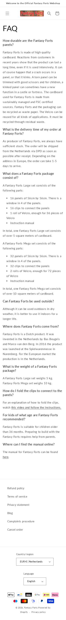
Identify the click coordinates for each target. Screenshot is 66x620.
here (5, 457)
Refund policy (15, 488)
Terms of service (17, 496)
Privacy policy (39, 612)
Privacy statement (18, 504)
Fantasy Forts (31, 607)
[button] (7, 13)
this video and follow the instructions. (36, 407)
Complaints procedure (20, 521)
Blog (10, 513)
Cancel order (15, 529)
